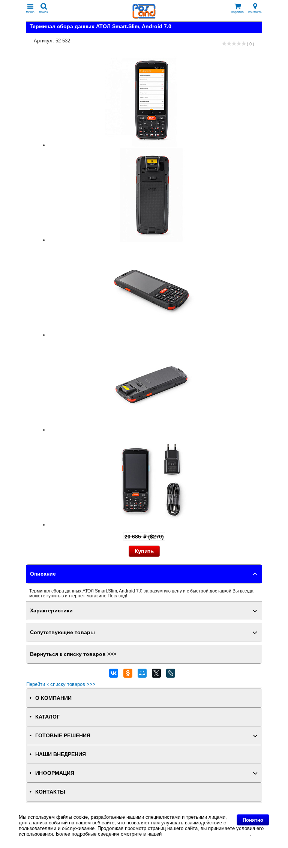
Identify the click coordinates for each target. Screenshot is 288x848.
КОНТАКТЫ (50, 792)
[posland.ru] (144, 17)
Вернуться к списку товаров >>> (73, 654)
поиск (43, 12)
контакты (255, 12)
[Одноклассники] (128, 675)
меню (30, 12)
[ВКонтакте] (113, 675)
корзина (237, 12)
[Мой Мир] (142, 675)
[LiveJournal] (170, 675)
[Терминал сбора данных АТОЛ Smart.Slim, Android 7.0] (151, 145)
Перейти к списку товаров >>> (61, 684)
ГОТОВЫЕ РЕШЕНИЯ (62, 735)
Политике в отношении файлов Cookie (206, 834)
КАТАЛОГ (47, 717)
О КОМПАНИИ (53, 698)
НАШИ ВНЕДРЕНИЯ (60, 754)
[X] (156, 675)
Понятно (253, 820)
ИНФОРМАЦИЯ (54, 773)
